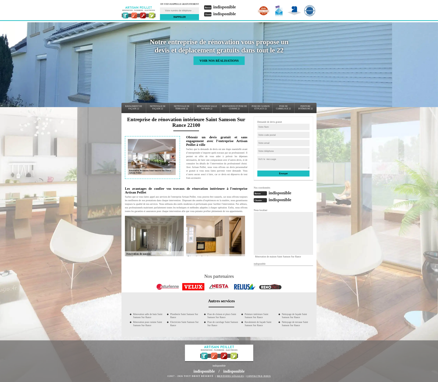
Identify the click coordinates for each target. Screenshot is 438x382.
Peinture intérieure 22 (305, 107)
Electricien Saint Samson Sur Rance (184, 323)
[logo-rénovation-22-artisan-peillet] (138, 12)
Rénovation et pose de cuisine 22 (234, 107)
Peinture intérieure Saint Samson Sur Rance (256, 316)
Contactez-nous (259, 376)
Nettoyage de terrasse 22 (181, 107)
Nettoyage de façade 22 (157, 107)
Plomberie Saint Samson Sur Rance (184, 316)
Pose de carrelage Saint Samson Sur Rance (222, 323)
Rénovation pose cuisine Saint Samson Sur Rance (147, 323)
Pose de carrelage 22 (283, 107)
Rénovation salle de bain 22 (207, 107)
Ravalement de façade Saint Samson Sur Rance (258, 323)
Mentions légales (230, 376)
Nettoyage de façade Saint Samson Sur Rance (294, 316)
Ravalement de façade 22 (133, 107)
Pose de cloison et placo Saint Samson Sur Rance (221, 316)
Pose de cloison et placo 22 (261, 107)
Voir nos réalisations (219, 60)
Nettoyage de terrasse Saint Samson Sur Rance (295, 323)
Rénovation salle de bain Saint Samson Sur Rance (147, 316)
